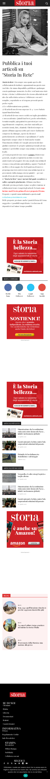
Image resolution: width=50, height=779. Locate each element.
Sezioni (5, 720)
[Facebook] (4, 763)
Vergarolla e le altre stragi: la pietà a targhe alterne (31, 475)
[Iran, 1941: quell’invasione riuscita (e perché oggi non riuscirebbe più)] (9, 607)
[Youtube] (26, 763)
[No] (47, 772)
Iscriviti (42, 284)
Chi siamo (6, 705)
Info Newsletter (8, 738)
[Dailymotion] (23, 763)
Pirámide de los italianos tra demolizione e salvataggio (28, 455)
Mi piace (8, 284)
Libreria (6, 713)
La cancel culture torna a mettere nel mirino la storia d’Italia (31, 626)
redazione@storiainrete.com (14, 197)
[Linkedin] (15, 763)
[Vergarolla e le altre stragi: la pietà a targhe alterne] (9, 478)
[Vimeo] (19, 763)
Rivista (5, 709)
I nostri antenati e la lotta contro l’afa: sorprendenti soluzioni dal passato (32, 443)
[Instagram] (8, 763)
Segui (19, 284)
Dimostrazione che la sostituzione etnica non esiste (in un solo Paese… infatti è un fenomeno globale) (31, 431)
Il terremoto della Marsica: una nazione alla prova (30, 644)
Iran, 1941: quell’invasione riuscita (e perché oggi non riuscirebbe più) (32, 609)
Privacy (5, 731)
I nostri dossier (9, 724)
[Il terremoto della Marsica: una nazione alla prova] (9, 642)
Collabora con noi (12, 756)
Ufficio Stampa (10, 749)
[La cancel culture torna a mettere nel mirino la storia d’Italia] (9, 625)
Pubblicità (9, 752)
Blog (19, 605)
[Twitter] (11, 763)
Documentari (8, 716)
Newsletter (9, 745)
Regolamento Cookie (10, 734)
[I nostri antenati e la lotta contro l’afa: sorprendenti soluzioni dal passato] (9, 445)
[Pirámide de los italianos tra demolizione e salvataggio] (9, 458)
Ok (26, 775)
